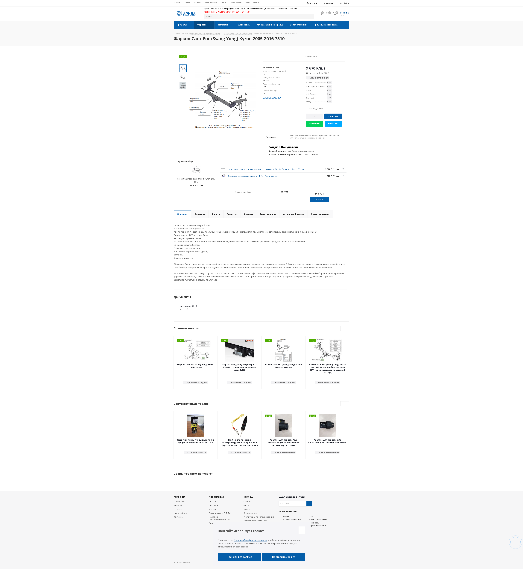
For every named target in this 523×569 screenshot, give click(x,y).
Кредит (212, 509)
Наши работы (180, 513)
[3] (269, 56)
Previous (342, 328)
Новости (178, 505)
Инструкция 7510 (188, 306)
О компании (179, 501)
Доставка (213, 505)
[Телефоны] (335, 3)
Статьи (247, 501)
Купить (319, 199)
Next (347, 328)
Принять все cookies (239, 557)
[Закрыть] (302, 530)
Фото (246, 505)
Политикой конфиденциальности (250, 540)
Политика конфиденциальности (219, 518)
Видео (247, 509)
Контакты (178, 516)
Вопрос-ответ (250, 513)
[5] (274, 56)
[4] (272, 56)
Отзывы (178, 509)
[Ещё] (345, 25)
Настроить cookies (283, 557)
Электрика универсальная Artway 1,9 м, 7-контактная (252, 176)
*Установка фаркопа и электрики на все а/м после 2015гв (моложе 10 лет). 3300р (266, 169)
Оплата (212, 501)
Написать (333, 123)
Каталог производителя (255, 520)
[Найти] (310, 16)
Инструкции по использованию (259, 516)
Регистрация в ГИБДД (220, 513)
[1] (264, 56)
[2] (267, 56)
